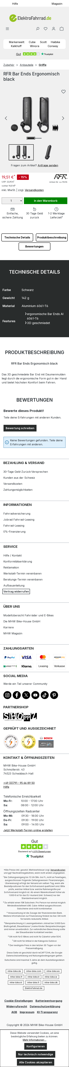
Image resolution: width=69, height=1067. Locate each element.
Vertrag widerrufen (16, 591)
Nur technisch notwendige (35, 1054)
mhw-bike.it (33, 977)
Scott (43, 42)
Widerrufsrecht (16, 1006)
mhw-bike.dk (51, 982)
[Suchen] (37, 28)
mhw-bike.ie (51, 977)
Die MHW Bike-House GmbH (21, 621)
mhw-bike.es (53, 971)
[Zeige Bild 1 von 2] (30, 138)
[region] (34, 128)
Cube (32, 42)
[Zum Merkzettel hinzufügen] (63, 91)
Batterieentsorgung (49, 1000)
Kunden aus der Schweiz (19, 477)
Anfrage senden (48, 165)
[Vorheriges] (5, 117)
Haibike (55, 42)
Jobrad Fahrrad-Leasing (18, 519)
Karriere (8, 627)
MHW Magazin (12, 633)
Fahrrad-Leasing (13, 525)
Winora (34, 46)
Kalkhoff (16, 46)
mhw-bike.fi (33, 982)
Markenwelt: (17, 42)
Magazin (57, 3)
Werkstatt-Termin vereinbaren (22, 573)
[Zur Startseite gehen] (34, 18)
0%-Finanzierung (14, 531)
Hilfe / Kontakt (12, 555)
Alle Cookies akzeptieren (35, 1062)
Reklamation (11, 567)
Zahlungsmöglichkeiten (17, 489)
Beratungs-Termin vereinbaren (23, 579)
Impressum (27, 1012)
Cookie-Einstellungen (18, 1000)
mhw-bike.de (14, 971)
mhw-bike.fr (16, 977)
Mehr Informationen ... (34, 1039)
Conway (53, 46)
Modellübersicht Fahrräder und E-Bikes (28, 615)
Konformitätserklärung (17, 561)
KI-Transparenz (47, 1012)
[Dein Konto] (54, 28)
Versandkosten (34, 190)
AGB (14, 1012)
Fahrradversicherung (16, 513)
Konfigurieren (35, 1046)
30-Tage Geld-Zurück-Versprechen (25, 471)
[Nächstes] (63, 117)
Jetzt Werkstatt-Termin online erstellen (28, 830)
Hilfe (15, 3)
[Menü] (7, 28)
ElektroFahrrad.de (33, 988)
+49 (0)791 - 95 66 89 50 (19, 783)
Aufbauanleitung (13, 585)
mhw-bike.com (33, 971)
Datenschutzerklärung (45, 1006)
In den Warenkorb (45, 200)
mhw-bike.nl (16, 982)
